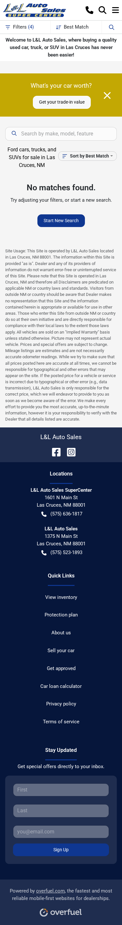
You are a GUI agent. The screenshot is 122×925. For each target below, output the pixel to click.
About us (61, 633)
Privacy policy (61, 704)
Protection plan (61, 615)
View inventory (61, 597)
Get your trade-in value (62, 102)
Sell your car (61, 650)
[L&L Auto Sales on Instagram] (68, 451)
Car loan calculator (61, 686)
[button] (89, 10)
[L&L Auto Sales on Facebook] (53, 451)
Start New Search (61, 220)
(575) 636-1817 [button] (66, 514)
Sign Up (61, 849)
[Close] (107, 95)
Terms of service (61, 722)
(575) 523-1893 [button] (66, 552)
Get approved (61, 668)
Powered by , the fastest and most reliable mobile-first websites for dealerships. (61, 894)
